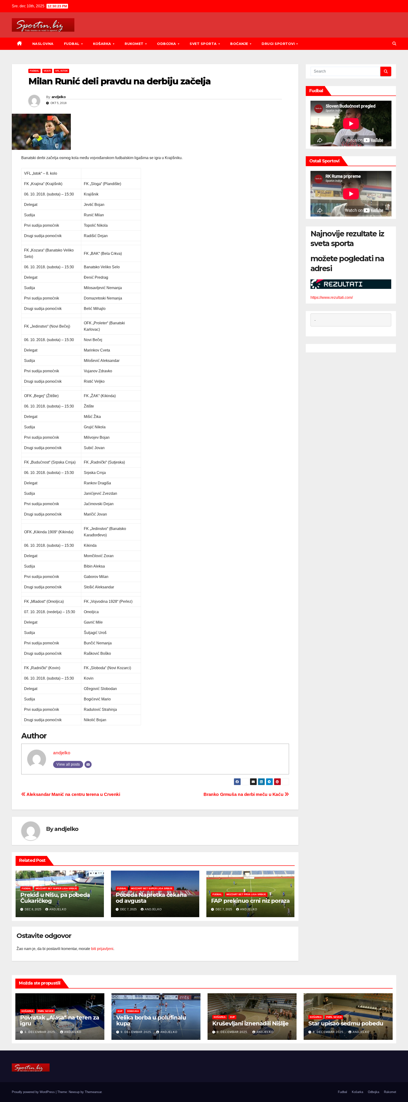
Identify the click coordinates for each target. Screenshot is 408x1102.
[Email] (88, 764)
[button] (394, 44)
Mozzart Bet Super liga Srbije (56, 888)
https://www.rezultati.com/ (331, 297)
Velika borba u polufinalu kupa (151, 1020)
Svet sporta (204, 44)
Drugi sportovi (279, 44)
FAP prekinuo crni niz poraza (250, 900)
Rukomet (134, 44)
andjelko (58, 97)
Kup (120, 1011)
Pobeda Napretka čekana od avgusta (151, 897)
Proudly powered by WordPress (34, 1092)
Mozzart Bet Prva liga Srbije (246, 894)
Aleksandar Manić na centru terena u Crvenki (73, 794)
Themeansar (93, 1092)
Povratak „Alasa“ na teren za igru (59, 1020)
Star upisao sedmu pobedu (345, 1023)
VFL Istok (61, 70)
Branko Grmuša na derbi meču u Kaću (244, 794)
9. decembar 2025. (41, 1032)
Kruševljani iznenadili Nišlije (250, 1023)
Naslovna (43, 44)
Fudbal (72, 44)
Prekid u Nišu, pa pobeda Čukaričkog (55, 897)
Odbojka (167, 44)
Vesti (47, 70)
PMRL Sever (45, 1011)
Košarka (102, 44)
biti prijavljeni (102, 949)
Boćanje (239, 44)
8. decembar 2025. (329, 1032)
